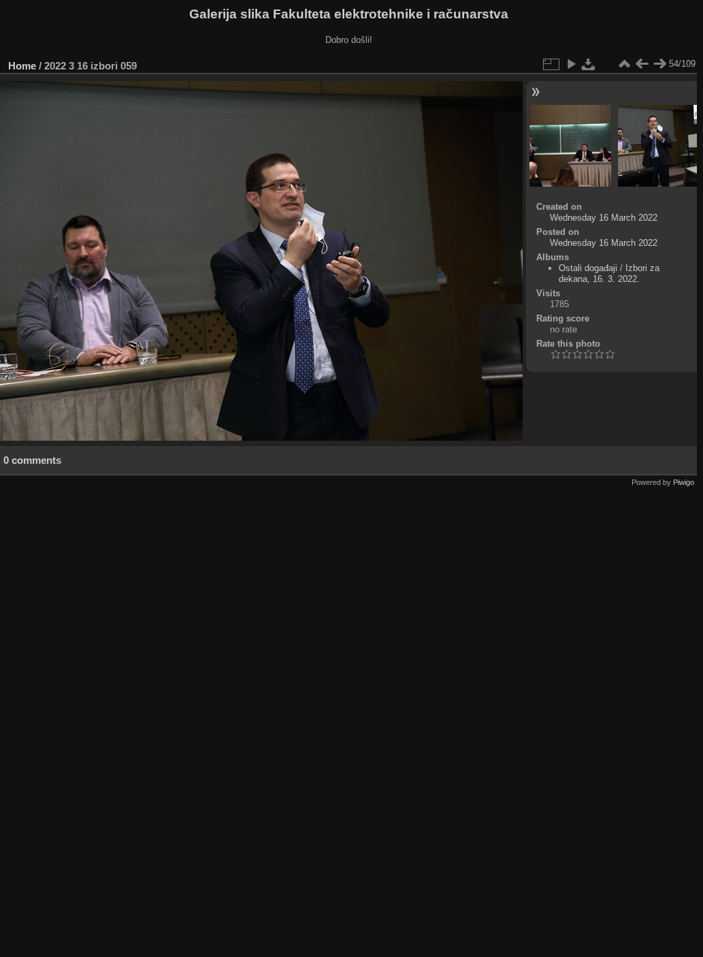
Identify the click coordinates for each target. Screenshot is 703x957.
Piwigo (683, 482)
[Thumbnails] (624, 64)
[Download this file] (589, 64)
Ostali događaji (588, 268)
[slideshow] (571, 64)
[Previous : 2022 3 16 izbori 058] (642, 64)
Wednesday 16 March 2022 (603, 218)
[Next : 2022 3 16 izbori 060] (659, 64)
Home (22, 66)
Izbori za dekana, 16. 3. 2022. (609, 273)
